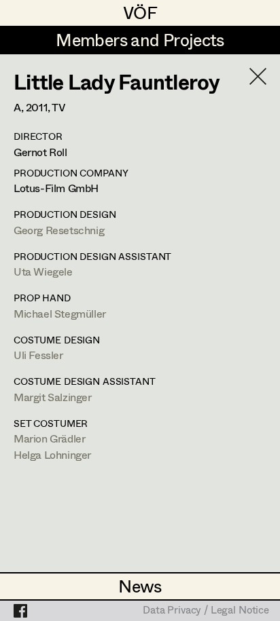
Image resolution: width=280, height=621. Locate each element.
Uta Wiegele (43, 271)
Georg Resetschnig (59, 229)
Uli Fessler (38, 354)
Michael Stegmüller (60, 313)
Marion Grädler (49, 438)
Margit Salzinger (53, 396)
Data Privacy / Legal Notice (206, 611)
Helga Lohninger (52, 454)
